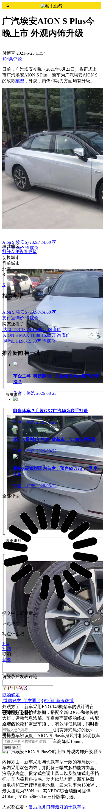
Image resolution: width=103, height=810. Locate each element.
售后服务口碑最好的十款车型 (57, 806)
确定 (15, 694)
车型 (19, 80)
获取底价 (11, 747)
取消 (6, 694)
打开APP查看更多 (19, 251)
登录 (11, 676)
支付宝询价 (13, 318)
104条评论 (12, 59)
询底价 (31, 248)
